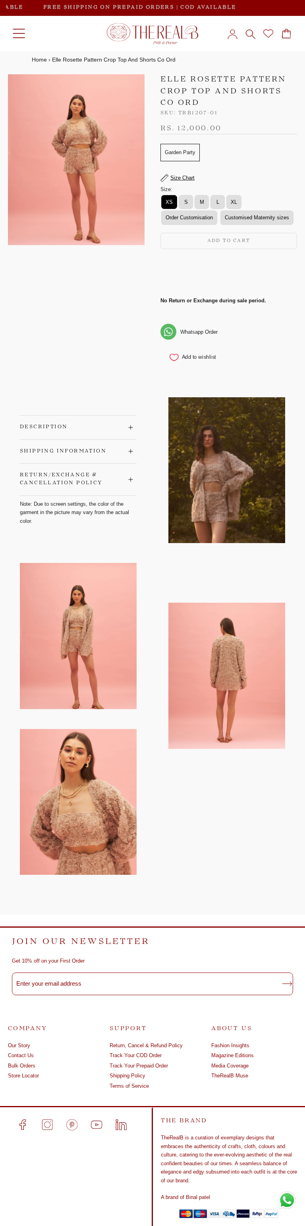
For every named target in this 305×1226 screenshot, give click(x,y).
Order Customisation (189, 217)
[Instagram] (47, 1125)
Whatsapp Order (199, 332)
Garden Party (180, 152)
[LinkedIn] (121, 1125)
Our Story (19, 1045)
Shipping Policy (127, 1076)
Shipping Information (63, 451)
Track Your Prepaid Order (139, 1066)
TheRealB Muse (229, 1076)
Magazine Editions (232, 1055)
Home (39, 59)
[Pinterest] (72, 1125)
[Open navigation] (19, 34)
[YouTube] (96, 1125)
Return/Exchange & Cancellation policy (61, 479)
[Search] (250, 34)
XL (234, 202)
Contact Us (21, 1055)
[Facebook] (23, 1125)
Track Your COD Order (136, 1055)
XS (169, 202)
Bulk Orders (21, 1066)
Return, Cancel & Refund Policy (146, 1045)
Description (44, 427)
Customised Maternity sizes (257, 217)
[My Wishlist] (268, 34)
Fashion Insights (230, 1045)
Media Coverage (230, 1066)
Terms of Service (129, 1086)
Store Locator (23, 1076)
